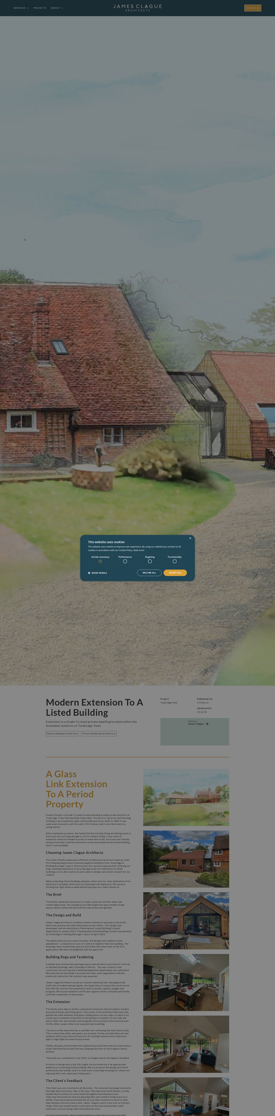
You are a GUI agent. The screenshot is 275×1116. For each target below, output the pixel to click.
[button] (97, 573)
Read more (138, 550)
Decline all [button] (149, 572)
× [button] (190, 538)
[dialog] (137, 558)
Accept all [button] (175, 572)
